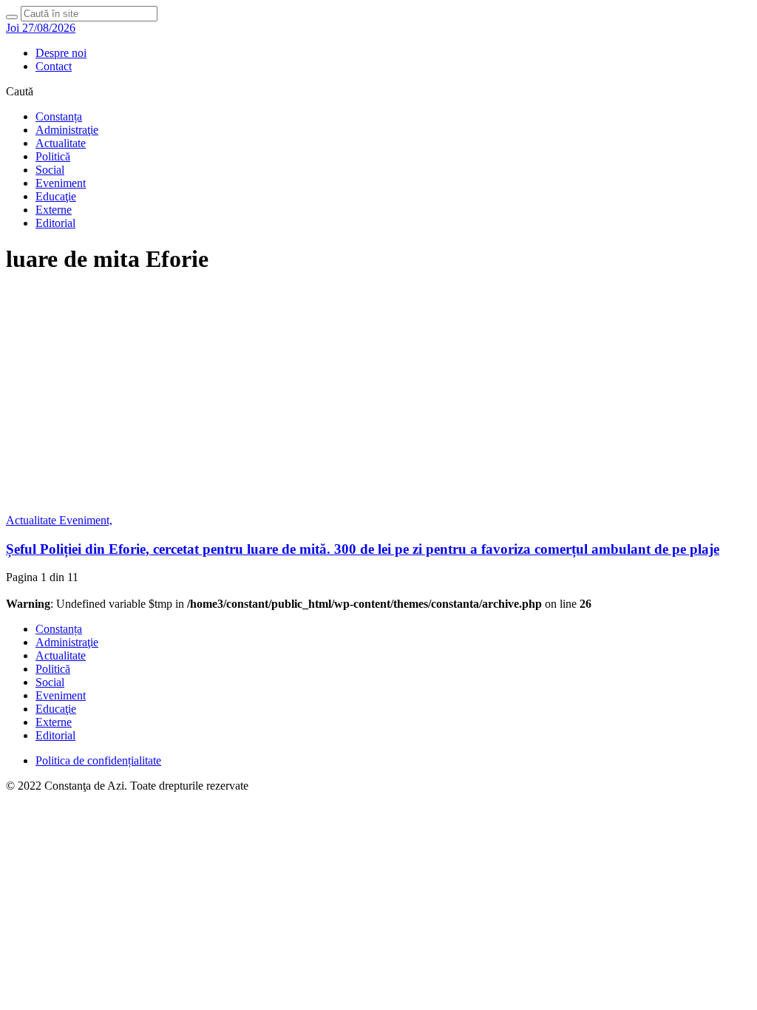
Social (49, 169)
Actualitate (60, 143)
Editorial (55, 223)
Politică (52, 156)
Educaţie (55, 196)
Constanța (58, 116)
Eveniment (60, 183)
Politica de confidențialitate (98, 760)
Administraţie (66, 129)
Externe (53, 209)
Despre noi (60, 53)
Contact (53, 66)
